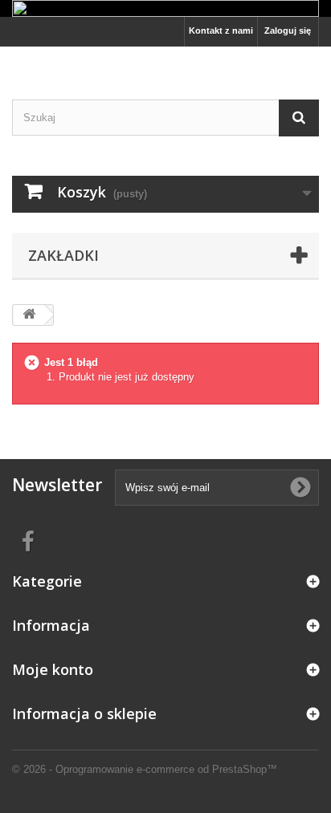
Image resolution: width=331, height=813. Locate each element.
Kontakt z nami (221, 30)
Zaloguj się (287, 30)
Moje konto (52, 669)
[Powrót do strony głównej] (29, 315)
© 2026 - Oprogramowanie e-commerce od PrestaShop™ (144, 769)
